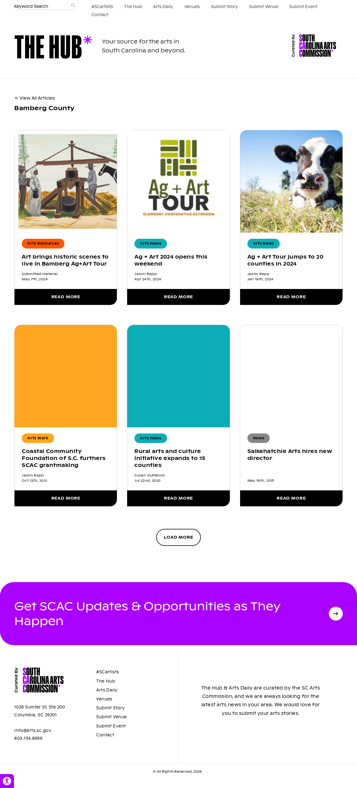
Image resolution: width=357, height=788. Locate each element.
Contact (99, 14)
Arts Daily (163, 6)
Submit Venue (263, 6)
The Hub (133, 6)
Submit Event (303, 6)
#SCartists (102, 6)
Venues (192, 6)
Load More (178, 537)
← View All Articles (35, 98)
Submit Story (224, 6)
